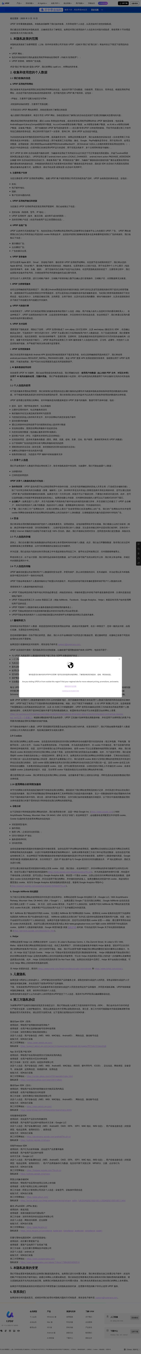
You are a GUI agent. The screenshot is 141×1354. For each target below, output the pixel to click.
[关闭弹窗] (119, 659)
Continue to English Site (70, 691)
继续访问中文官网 (70, 686)
